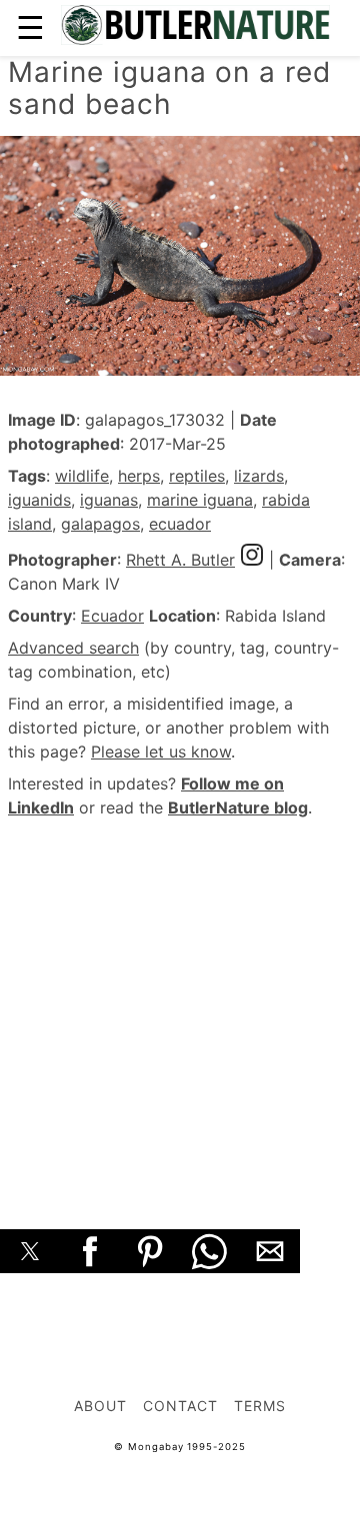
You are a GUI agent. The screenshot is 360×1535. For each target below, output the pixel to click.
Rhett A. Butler (180, 560)
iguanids (39, 500)
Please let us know (161, 752)
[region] (180, 1001)
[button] (30, 1251)
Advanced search (73, 648)
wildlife (82, 476)
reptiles (197, 476)
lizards (259, 476)
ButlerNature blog (238, 807)
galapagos (100, 524)
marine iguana (200, 500)
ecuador (180, 524)
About (100, 1405)
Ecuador (112, 616)
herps (139, 476)
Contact (180, 1405)
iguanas (109, 500)
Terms (260, 1405)
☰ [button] (30, 27)
